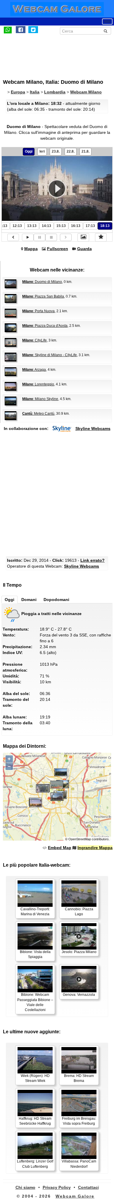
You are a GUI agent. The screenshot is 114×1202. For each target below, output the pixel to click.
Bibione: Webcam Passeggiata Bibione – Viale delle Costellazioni (35, 1002)
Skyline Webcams (92, 428)
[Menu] (107, 21)
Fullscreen (57, 248)
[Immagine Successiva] (66, 237)
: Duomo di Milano (42, 282)
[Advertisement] (51, 53)
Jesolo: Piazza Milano (79, 952)
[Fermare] (51, 237)
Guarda (84, 248)
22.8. (71, 151)
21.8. (85, 151)
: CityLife (34, 340)
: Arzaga (34, 370)
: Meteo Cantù (38, 414)
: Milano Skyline (40, 399)
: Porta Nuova (38, 311)
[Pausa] (39, 237)
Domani (29, 599)
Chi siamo (25, 1187)
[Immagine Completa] (83, 237)
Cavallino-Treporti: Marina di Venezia (35, 911)
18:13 (105, 226)
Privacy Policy (57, 1187)
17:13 (90, 226)
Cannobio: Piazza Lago (79, 911)
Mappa (31, 248)
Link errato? (92, 560)
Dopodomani (56, 599)
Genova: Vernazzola (79, 995)
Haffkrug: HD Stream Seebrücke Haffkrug (35, 1121)
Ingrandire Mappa (95, 847)
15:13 (61, 226)
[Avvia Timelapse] (28, 237)
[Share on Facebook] (20, 29)
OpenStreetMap (79, 839)
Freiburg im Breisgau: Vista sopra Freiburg (79, 1121)
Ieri (42, 151)
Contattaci (88, 1187)
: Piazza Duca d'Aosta (45, 326)
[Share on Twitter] (33, 29)
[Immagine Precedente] (13, 237)
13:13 (32, 226)
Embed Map (59, 847)
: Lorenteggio (38, 384)
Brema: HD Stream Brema (79, 1078)
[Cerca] (105, 31)
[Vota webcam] (101, 237)
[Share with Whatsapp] (7, 29)
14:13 (46, 226)
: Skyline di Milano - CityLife (49, 355)
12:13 (17, 226)
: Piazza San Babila (43, 296)
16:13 (75, 226)
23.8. (56, 151)
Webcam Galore (75, 1196)
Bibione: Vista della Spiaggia (35, 954)
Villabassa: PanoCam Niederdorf (79, 1163)
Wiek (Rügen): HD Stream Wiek (35, 1078)
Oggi (28, 151)
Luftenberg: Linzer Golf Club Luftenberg (35, 1163)
